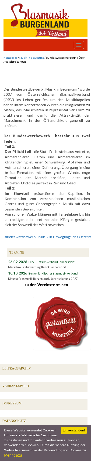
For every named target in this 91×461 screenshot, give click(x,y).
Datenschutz (14, 421)
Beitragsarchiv (16, 368)
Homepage (11, 57)
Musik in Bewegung (31, 57)
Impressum (11, 403)
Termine (16, 252)
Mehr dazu (13, 455)
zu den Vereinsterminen (46, 284)
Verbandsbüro (15, 386)
